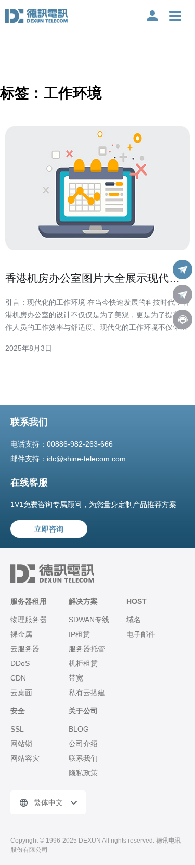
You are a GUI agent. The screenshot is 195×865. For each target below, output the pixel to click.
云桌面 (21, 692)
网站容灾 (25, 758)
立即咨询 (48, 529)
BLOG (79, 729)
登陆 (152, 15)
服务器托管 (87, 649)
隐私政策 (83, 773)
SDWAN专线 (89, 619)
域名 (133, 619)
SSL (17, 729)
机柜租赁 (83, 663)
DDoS (20, 663)
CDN (18, 678)
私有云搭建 (87, 692)
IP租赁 (79, 634)
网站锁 (21, 743)
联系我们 (83, 758)
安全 (17, 711)
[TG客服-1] (182, 269)
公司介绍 (83, 743)
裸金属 (21, 634)
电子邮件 (140, 634)
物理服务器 (28, 619)
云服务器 (25, 649)
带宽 (76, 678)
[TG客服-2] (182, 294)
